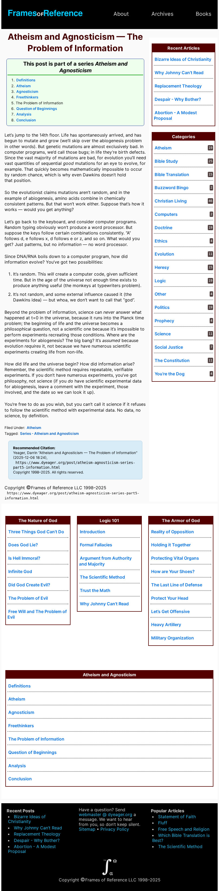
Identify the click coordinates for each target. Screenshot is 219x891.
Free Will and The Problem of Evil (37, 614)
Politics (162, 307)
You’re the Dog (170, 373)
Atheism (23, 86)
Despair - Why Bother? (178, 99)
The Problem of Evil (28, 598)
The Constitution (172, 360)
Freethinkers (27, 97)
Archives (162, 14)
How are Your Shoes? (173, 571)
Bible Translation (172, 174)
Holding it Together (171, 544)
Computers (166, 214)
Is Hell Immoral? (24, 558)
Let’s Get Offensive (170, 611)
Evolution (164, 254)
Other (160, 294)
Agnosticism (27, 91)
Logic (160, 280)
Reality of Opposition (172, 531)
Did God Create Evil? (29, 584)
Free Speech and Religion (183, 829)
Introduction (92, 531)
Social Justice (169, 347)
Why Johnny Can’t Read (104, 603)
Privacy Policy (114, 829)
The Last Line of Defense (176, 584)
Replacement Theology (178, 86)
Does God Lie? (23, 544)
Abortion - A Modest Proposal (175, 115)
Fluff (162, 822)
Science (163, 333)
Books (203, 14)
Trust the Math (95, 590)
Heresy (162, 267)
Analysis (23, 114)
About (121, 14)
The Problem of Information (36, 739)
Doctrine (163, 227)
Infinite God (20, 571)
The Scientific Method (102, 577)
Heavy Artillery (166, 624)
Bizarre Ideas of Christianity (183, 59)
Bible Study (166, 161)
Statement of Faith (177, 816)
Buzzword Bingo (172, 187)
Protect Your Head (169, 598)
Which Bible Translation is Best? (181, 838)
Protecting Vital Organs (175, 558)
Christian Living (171, 201)
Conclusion (26, 120)
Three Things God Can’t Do (36, 531)
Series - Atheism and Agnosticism (49, 433)
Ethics (161, 241)
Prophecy (164, 320)
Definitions (25, 80)
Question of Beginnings (36, 108)
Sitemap (87, 829)
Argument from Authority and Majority (105, 560)
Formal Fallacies (96, 544)
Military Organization (172, 638)
